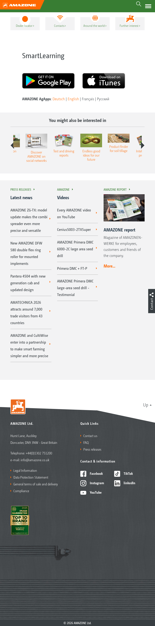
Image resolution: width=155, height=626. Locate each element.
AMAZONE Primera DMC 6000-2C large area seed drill (75, 248)
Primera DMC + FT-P (72, 268)
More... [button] (109, 266)
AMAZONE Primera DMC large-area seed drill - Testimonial (75, 287)
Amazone (63, 189)
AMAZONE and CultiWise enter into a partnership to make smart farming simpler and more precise (29, 345)
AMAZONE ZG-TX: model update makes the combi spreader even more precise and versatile (28, 220)
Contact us (90, 435)
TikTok (128, 473)
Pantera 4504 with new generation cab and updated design (28, 282)
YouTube (95, 492)
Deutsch (59, 99)
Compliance (21, 490)
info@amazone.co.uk (35, 459)
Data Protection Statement (30, 477)
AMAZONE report (115, 189)
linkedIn (129, 482)
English (73, 99)
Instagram (96, 482)
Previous (12, 145)
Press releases (20, 189)
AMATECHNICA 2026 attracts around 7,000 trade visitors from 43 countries (26, 312)
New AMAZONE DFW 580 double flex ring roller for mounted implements (26, 253)
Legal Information (25, 470)
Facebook (96, 473)
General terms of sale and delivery (35, 484)
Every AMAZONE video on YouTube (74, 213)
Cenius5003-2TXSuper (74, 229)
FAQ (86, 442)
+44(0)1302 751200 (39, 453)
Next (143, 145)
